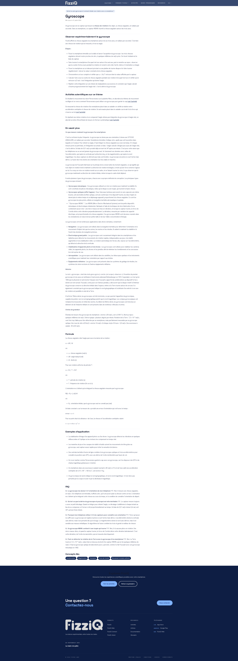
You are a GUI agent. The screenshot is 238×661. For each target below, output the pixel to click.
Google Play (161, 628)
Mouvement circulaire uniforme (121, 558)
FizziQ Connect (112, 632)
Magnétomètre (82, 558)
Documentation (135, 632)
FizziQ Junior (111, 635)
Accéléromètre (71, 558)
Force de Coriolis (104, 558)
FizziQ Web (111, 628)
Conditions (147, 657)
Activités (133, 625)
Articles (133, 628)
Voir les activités (109, 584)
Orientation (93, 558)
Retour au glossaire (128, 584)
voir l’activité (132, 101)
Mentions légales (135, 657)
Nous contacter (164, 603)
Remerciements (168, 657)
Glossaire (133, 635)
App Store (159, 625)
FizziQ (109, 625)
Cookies (157, 657)
